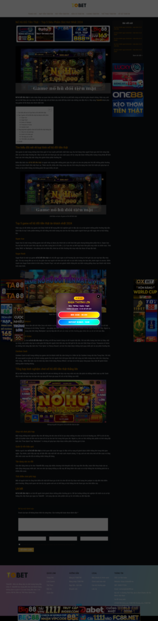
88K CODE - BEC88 (79, 315)
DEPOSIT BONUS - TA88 (79, 322)
